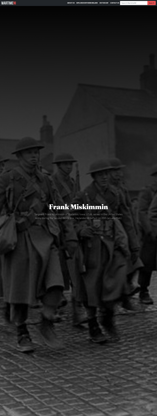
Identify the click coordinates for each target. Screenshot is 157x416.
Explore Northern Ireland (87, 3)
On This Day (103, 3)
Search (151, 3)
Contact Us (114, 3)
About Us (71, 3)
